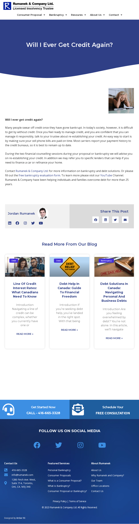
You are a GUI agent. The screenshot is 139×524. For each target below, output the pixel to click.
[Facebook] (17, 223)
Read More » (24, 333)
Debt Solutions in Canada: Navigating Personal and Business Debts (114, 292)
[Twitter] (33, 223)
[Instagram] (25, 223)
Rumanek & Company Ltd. (32, 171)
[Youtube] (41, 223)
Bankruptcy (56, 14)
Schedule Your (112, 407)
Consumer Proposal (29, 14)
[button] (95, 219)
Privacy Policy (59, 501)
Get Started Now (43, 407)
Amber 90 (20, 518)
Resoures (77, 14)
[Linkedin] (9, 223)
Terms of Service (77, 501)
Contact (114, 14)
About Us (96, 14)
